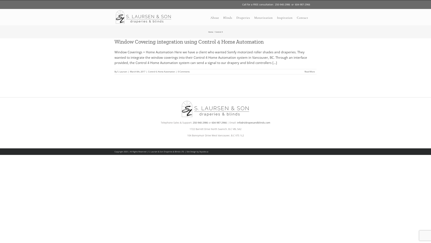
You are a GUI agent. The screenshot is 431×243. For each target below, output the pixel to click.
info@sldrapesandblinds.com (253, 122)
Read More (310, 71)
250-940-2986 (200, 122)
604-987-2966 (219, 122)
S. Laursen (122, 71)
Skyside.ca (203, 151)
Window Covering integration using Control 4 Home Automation (189, 41)
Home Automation (166, 71)
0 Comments (184, 71)
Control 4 (152, 71)
